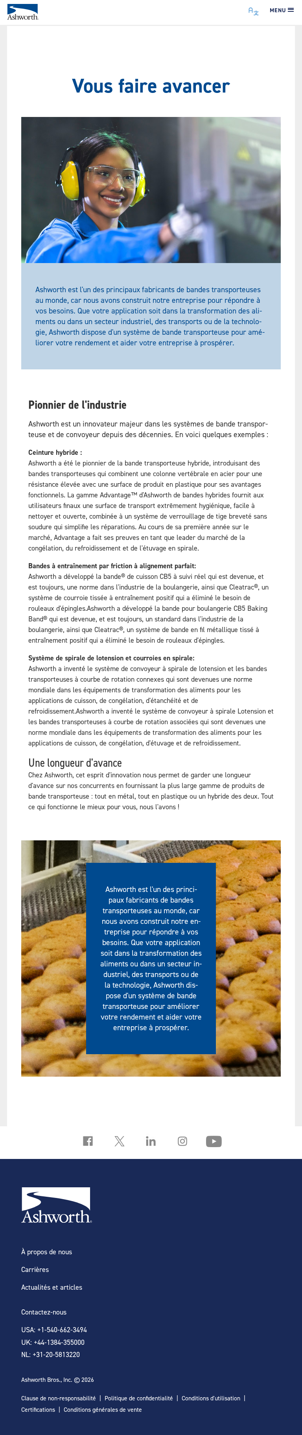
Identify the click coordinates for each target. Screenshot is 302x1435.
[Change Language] (254, 9)
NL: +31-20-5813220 (50, 1354)
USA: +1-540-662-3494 (54, 1330)
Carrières (35, 1269)
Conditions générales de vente (103, 1409)
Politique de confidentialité (139, 1398)
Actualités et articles (51, 1287)
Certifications (38, 1409)
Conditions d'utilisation (211, 1398)
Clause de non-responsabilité (58, 1398)
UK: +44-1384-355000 (53, 1342)
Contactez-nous (43, 1312)
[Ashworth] (23, 17)
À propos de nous (46, 1252)
